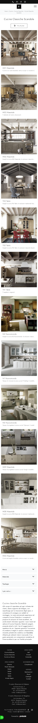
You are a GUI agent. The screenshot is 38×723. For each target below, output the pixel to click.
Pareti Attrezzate (9, 667)
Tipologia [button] (5, 584)
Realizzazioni (28, 672)
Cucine (11, 11)
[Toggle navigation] (35, 6)
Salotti (9, 671)
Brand (28, 674)
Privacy (10, 712)
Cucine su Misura (9, 657)
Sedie (9, 676)
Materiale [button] (5, 577)
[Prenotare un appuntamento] (17, 1)
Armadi (28, 655)
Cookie (15, 712)
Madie (9, 669)
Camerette (29, 657)
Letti (28, 652)
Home (6, 11)
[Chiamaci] (13, 1)
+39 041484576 (20, 690)
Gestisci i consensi (24, 712)
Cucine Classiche (18, 11)
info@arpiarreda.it (21, 692)
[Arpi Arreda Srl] (19, 6)
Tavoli (9, 674)
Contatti (28, 679)
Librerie (9, 664)
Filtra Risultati (20, 26)
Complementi (28, 664)
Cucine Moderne (9, 652)
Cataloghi (28, 676)
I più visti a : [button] (6, 591)
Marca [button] (4, 569)
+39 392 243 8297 (20, 702)
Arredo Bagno (9, 678)
